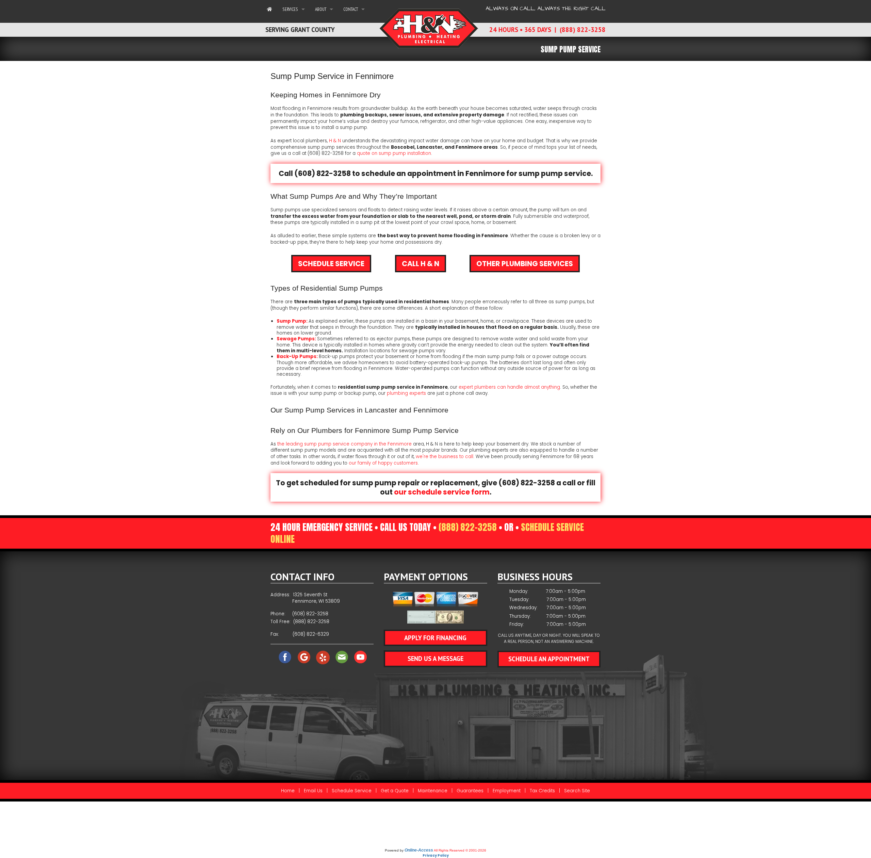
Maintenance (432, 791)
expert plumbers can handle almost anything (509, 387)
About (320, 9)
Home (288, 791)
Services (290, 9)
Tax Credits (542, 791)
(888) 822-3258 (468, 527)
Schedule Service (331, 264)
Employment (507, 791)
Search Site (577, 791)
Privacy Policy (436, 855)
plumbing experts (406, 393)
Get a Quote (395, 791)
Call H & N (420, 264)
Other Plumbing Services (524, 264)
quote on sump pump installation (394, 153)
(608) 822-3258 (326, 153)
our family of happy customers (383, 463)
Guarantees (470, 791)
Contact (350, 9)
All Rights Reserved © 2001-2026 (460, 850)
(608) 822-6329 (311, 634)
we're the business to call (444, 456)
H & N (335, 140)
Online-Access (419, 850)
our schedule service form (442, 492)
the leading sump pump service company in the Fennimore (344, 444)
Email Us (313, 791)
